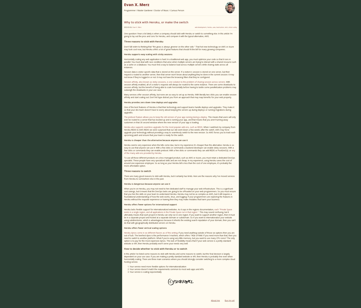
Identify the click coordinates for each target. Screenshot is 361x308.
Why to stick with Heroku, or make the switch (156, 22)
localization (220, 27)
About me (215, 300)
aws (214, 27)
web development (200, 27)
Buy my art (230, 300)
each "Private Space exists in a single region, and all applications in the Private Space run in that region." (178, 210)
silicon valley (233, 27)
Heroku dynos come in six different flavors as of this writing (151, 232)
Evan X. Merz (137, 27)
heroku (209, 27)
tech (226, 27)
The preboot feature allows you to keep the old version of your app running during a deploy (165, 117)
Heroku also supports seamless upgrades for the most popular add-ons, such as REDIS (163, 127)
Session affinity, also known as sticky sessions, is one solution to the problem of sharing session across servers (174, 82)
